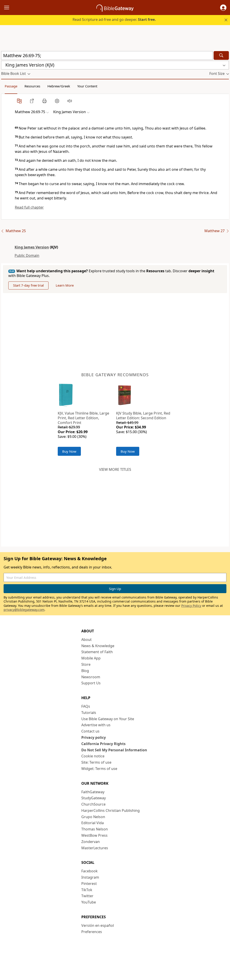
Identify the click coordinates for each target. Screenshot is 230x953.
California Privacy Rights (103, 743)
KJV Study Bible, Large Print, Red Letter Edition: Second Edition (143, 415)
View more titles (115, 469)
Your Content (87, 86)
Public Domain (27, 255)
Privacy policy (93, 737)
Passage (11, 86)
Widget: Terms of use (99, 768)
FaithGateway (92, 791)
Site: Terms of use (96, 762)
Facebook (89, 871)
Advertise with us (96, 724)
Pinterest (89, 883)
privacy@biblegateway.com (24, 609)
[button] (223, 7)
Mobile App (91, 658)
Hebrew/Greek (58, 86)
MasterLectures (94, 847)
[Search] (221, 55)
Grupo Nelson (93, 816)
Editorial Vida (92, 822)
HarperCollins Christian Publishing (110, 810)
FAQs (85, 706)
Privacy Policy (191, 605)
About (86, 639)
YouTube (88, 902)
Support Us (91, 683)
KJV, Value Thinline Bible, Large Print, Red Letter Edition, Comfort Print (83, 418)
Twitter (87, 895)
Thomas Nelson (94, 829)
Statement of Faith (97, 651)
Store (86, 664)
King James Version (32, 247)
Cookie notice (92, 756)
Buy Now (69, 451)
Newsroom (90, 676)
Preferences (91, 931)
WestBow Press (94, 835)
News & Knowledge (97, 645)
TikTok (86, 889)
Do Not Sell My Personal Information (114, 750)
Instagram (90, 877)
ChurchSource (93, 804)
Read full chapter (29, 207)
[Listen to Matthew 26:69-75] (69, 100)
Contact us (90, 731)
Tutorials (88, 712)
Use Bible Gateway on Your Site (107, 718)
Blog (85, 670)
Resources (32, 86)
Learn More (65, 285)
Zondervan (90, 841)
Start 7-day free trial (28, 285)
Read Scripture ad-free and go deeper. (114, 19)
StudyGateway (93, 797)
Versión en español (97, 925)
